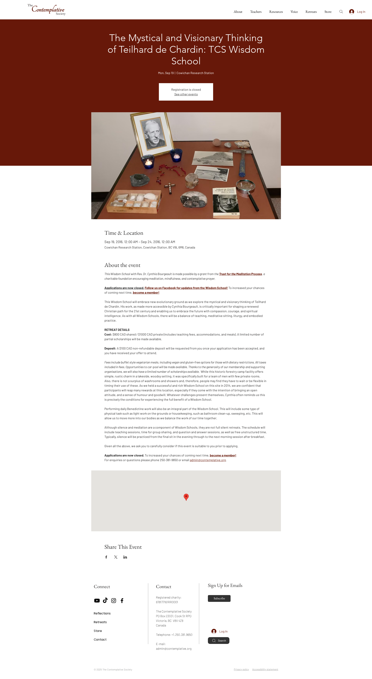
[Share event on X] (116, 557)
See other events (186, 94)
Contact (100, 639)
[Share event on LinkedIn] (125, 557)
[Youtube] (97, 600)
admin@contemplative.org (173, 648)
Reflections (102, 613)
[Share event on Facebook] (106, 557)
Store (98, 631)
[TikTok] (105, 600)
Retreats (100, 622)
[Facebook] (122, 600)
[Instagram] (113, 600)
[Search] (341, 12)
